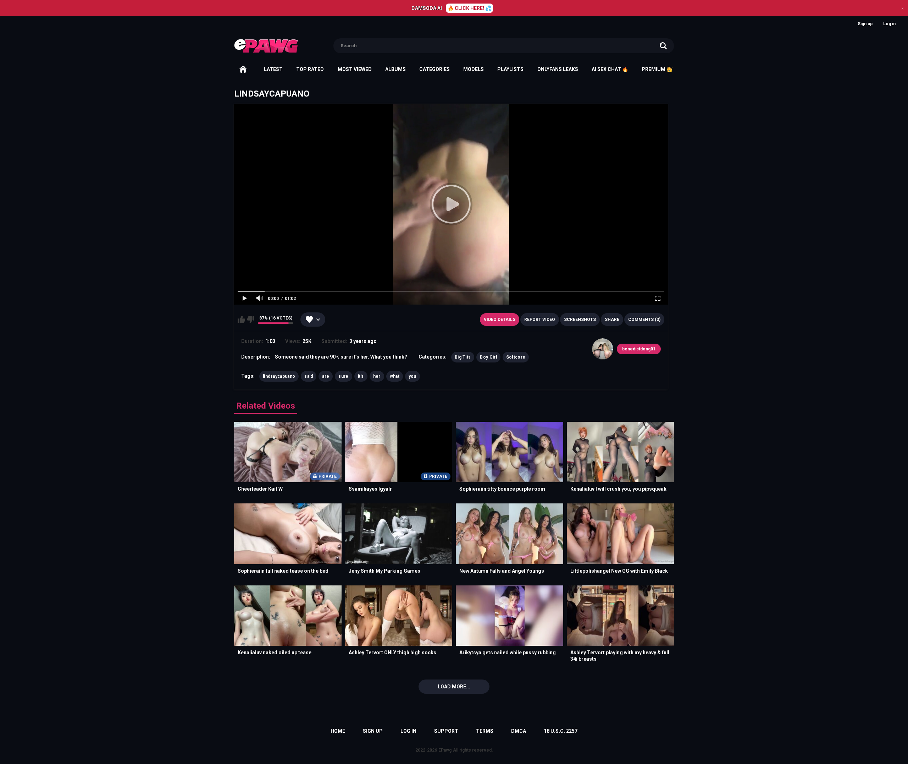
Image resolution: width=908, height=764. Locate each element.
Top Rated (310, 69)
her (377, 376)
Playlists (510, 69)
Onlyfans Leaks (557, 69)
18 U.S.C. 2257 (560, 731)
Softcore (515, 357)
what (394, 376)
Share (612, 319)
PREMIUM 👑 (657, 69)
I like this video (241, 319)
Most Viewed (355, 69)
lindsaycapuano (279, 376)
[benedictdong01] (602, 349)
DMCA (518, 731)
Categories (434, 69)
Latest (273, 69)
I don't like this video (250, 319)
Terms (484, 731)
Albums (395, 69)
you (412, 376)
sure (343, 376)
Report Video (539, 319)
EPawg (445, 750)
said (308, 376)
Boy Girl (488, 357)
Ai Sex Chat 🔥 (610, 69)
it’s (361, 376)
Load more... (454, 686)
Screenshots (580, 319)
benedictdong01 (638, 348)
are (325, 376)
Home (243, 69)
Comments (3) (644, 319)
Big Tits (463, 357)
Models (473, 69)
